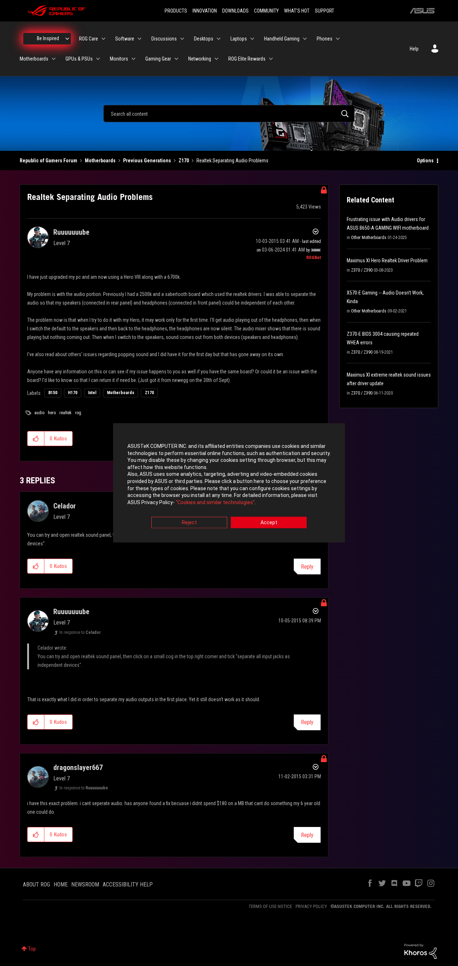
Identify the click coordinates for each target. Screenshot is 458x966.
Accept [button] (268, 523)
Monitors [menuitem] (119, 59)
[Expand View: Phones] (337, 39)
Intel (92, 392)
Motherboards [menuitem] (34, 59)
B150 (52, 392)
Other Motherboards (368, 237)
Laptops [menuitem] (238, 39)
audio (39, 412)
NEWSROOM (85, 884)
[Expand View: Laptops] (252, 39)
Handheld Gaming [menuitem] (281, 39)
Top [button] (32, 949)
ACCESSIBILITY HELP (128, 884)
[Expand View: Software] (139, 39)
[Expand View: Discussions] (182, 39)
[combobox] (229, 113)
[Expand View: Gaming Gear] (176, 59)
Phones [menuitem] (324, 39)
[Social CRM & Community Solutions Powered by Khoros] (420, 951)
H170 (72, 392)
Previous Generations (147, 160)
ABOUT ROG (36, 884)
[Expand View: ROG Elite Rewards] (270, 59)
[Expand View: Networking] (216, 59)
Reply (307, 566)
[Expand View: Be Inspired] (67, 39)
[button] (36, 438)
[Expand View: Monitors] (133, 59)
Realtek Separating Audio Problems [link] (232, 160)
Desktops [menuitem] (203, 39)
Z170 (184, 160)
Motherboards (100, 160)
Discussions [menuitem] (164, 39)
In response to (80, 632)
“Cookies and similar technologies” (215, 502)
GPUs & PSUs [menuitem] (79, 59)
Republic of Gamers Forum (48, 160)
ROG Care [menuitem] (88, 39)
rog (78, 412)
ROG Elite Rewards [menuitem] (246, 59)
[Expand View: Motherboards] (53, 59)
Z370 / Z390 (361, 270)
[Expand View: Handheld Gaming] (304, 39)
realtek (65, 412)
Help (414, 49)
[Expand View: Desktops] (218, 39)
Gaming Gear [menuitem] (158, 59)
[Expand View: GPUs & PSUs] (98, 59)
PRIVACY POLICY (311, 906)
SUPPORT (324, 11)
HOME (61, 884)
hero (52, 412)
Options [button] (425, 160)
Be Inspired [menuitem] (48, 38)
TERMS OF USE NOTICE (270, 906)
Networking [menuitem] (199, 59)
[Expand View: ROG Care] (103, 39)
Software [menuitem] (124, 39)
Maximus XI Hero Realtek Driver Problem (387, 260)
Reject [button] (189, 523)
